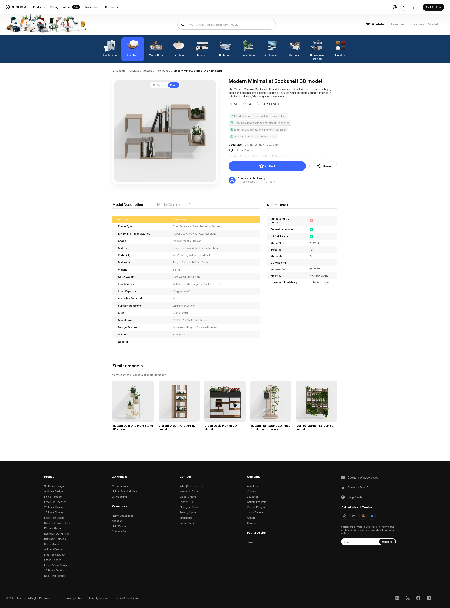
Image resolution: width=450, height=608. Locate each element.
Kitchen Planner (53, 528)
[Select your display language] (394, 7)
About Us (252, 486)
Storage (147, 70)
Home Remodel (53, 496)
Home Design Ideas (123, 515)
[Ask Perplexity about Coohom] (353, 516)
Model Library (120, 486)
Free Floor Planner (55, 501)
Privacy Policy (74, 598)
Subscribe (387, 541)
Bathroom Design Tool (57, 533)
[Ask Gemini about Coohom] (372, 516)
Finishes (397, 24)
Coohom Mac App (360, 487)
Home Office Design (56, 565)
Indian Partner (255, 512)
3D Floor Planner (54, 512)
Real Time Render (54, 575)
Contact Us (253, 491)
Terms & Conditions (126, 598)
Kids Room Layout (54, 554)
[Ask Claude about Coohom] (363, 516)
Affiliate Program (256, 501)
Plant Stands (163, 70)
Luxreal (251, 541)
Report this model (270, 104)
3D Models (375, 24)
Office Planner (52, 559)
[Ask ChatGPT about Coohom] (344, 516)
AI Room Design (53, 549)
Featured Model (425, 24)
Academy (117, 520)
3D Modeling (119, 496)
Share (326, 166)
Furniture (134, 70)
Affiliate (251, 517)
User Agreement (98, 598)
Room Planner (52, 544)
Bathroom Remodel (55, 538)
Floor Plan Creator (54, 517)
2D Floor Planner (54, 507)
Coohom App (119, 531)
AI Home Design (53, 491)
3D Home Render (54, 570)
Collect (270, 166)
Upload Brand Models (124, 491)
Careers (251, 522)
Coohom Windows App (363, 477)
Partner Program (256, 507)
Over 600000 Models (249, 182)
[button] (39, 7)
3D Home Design (54, 486)
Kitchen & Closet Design (58, 522)
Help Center (119, 526)
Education (253, 496)
